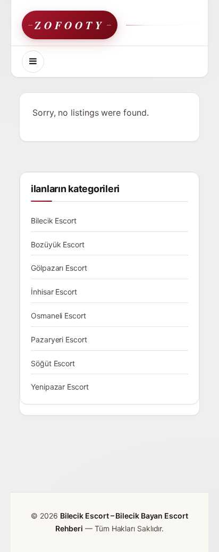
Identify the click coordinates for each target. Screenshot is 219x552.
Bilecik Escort (54, 220)
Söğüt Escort (53, 363)
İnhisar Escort (54, 291)
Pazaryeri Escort (59, 339)
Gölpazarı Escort (59, 267)
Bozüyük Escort (58, 244)
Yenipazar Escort (60, 386)
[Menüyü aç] (33, 61)
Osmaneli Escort (58, 315)
